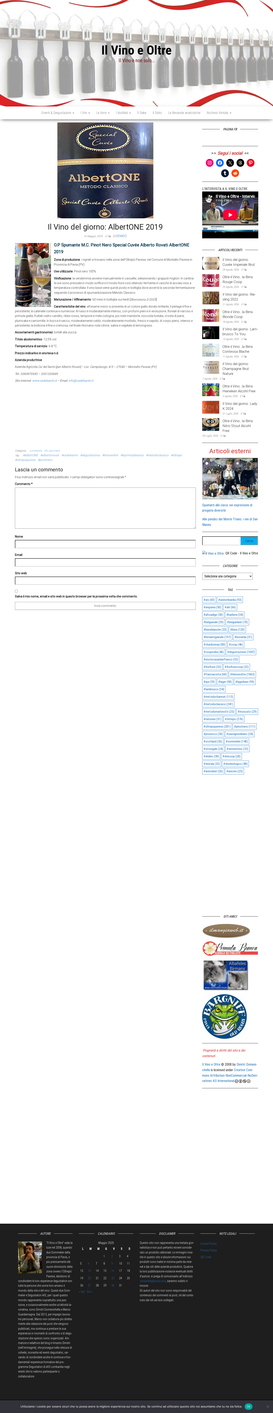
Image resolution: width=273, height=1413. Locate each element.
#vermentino (237, 749)
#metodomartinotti (218, 712)
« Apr (82, 1291)
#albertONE (30, 455)
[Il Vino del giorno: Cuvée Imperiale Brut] (210, 263)
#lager (225, 682)
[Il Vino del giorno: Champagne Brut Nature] (210, 367)
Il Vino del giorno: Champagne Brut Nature (235, 369)
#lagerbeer (244, 682)
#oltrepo (176, 455)
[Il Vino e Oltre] (213, 553)
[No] (268, 1406)
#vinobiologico (235, 764)
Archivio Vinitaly (218, 113)
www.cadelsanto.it (44, 380)
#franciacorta (215, 674)
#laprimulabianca (132, 455)
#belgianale (213, 622)
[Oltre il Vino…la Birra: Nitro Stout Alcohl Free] (210, 424)
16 (112, 1270)
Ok (249, 1406)
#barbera (234, 615)
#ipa (209, 682)
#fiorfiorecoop (237, 667)
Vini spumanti (52, 450)
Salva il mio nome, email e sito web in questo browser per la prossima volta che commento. (76, 596)
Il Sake (141, 113)
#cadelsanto (69, 455)
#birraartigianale (217, 637)
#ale (230, 607)
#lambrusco (213, 689)
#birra (237, 630)
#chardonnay (214, 644)
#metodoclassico (157, 455)
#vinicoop (231, 756)
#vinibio (211, 756)
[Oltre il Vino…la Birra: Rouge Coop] (210, 280)
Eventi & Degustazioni (57, 113)
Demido (121, 236)
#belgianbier (237, 622)
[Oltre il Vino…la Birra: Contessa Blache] (210, 350)
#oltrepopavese (25, 460)
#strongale (213, 749)
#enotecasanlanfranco (220, 659)
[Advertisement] (105, 415)
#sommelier (237, 741)
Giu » (90, 1291)
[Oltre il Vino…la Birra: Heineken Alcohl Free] (210, 389)
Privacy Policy (208, 1250)
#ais (209, 600)
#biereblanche (215, 630)
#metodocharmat (218, 697)
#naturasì (212, 719)
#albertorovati (49, 455)
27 (89, 1285)
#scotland (212, 741)
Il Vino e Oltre (136, 50)
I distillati (122, 113)
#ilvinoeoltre (110, 455)
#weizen (234, 771)
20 (89, 1278)
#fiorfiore (212, 667)
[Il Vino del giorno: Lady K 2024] (210, 407)
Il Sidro (157, 113)
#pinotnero (45, 460)
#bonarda (243, 637)
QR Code (205, 1257)
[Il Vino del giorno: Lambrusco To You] (210, 332)
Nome (19, 536)
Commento (24, 484)
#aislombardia (230, 600)
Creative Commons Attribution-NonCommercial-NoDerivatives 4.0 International (230, 1075)
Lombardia (36, 450)
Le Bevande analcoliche (184, 113)
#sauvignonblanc (239, 734)
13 (89, 1270)
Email (18, 555)
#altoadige (213, 615)
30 (112, 1285)
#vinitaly (211, 764)
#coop (236, 644)
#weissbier (213, 771)
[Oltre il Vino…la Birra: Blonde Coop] (210, 315)
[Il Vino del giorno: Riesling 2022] (210, 298)
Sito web (21, 573)
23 (112, 1278)
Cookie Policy (208, 1243)
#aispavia (212, 607)
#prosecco (213, 734)
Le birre (101, 113)
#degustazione (90, 455)
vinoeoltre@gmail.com (153, 1281)
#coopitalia (213, 652)
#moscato (247, 712)
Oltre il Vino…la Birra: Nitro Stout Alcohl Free (237, 426)
